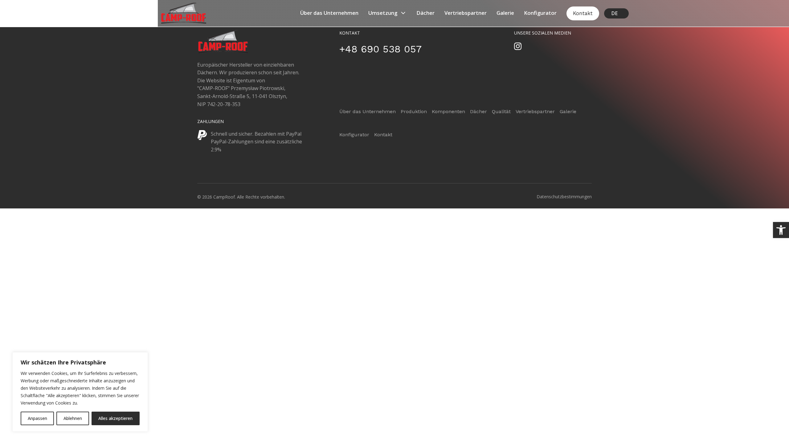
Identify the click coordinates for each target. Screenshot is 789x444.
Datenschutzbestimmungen (564, 196)
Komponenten (448, 111)
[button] (781, 230)
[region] (80, 392)
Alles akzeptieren (115, 418)
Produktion (414, 111)
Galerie (505, 12)
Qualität (501, 111)
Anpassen (37, 418)
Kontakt (583, 13)
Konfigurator (540, 12)
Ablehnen (72, 418)
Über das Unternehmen (329, 12)
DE (614, 13)
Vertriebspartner (465, 12)
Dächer (425, 12)
